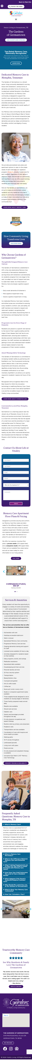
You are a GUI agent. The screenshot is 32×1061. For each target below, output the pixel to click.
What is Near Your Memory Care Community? (16, 890)
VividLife (10, 172)
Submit (16, 503)
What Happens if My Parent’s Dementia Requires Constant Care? (14, 880)
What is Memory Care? (13, 824)
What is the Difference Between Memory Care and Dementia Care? (15, 860)
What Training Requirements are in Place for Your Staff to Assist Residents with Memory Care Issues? (15, 867)
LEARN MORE (16, 63)
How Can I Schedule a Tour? (15, 894)
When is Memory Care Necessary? (12, 854)
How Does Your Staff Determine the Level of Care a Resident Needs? (15, 874)
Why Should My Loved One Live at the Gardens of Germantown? (16, 885)
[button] (2, 6)
